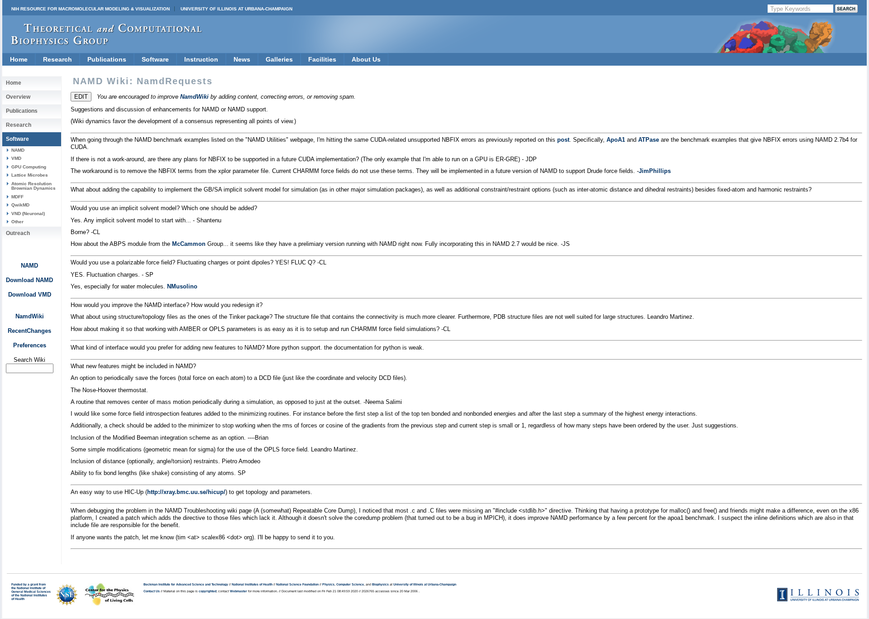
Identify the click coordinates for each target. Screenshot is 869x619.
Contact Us (151, 591)
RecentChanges (29, 330)
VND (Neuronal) (28, 213)
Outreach (18, 233)
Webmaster (238, 591)
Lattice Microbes (29, 175)
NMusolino (182, 286)
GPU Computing (28, 166)
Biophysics (380, 584)
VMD (16, 158)
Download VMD (29, 294)
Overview (18, 97)
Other (17, 221)
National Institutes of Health (252, 584)
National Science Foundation (297, 584)
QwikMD (20, 204)
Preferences (29, 345)
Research (57, 59)
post (563, 139)
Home (19, 59)
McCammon (188, 243)
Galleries (279, 59)
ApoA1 (615, 139)
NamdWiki (29, 316)
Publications (106, 59)
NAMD (17, 150)
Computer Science (350, 584)
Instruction (201, 59)
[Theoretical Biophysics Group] (102, 43)
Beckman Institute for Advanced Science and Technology (185, 584)
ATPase (648, 139)
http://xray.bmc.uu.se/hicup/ (186, 492)
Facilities (322, 59)
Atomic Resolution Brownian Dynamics (33, 186)
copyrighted (207, 591)
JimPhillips (655, 171)
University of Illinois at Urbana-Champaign (236, 8)
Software (155, 59)
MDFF (17, 196)
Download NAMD (29, 280)
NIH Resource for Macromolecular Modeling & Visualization (90, 8)
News (242, 59)
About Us (366, 59)
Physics (328, 584)
